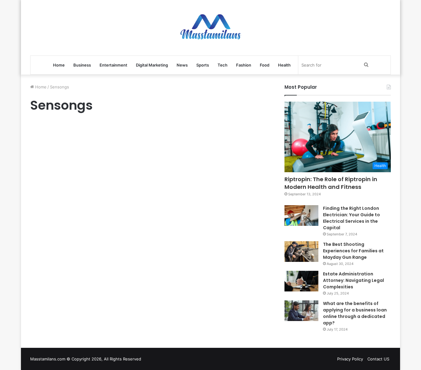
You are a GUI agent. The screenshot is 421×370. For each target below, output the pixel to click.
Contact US (378, 358)
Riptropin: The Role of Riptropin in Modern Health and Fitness (330, 183)
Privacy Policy (350, 358)
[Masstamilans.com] (210, 27)
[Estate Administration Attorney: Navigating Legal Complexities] (301, 281)
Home (59, 65)
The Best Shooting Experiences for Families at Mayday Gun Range (353, 250)
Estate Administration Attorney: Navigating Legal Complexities (353, 280)
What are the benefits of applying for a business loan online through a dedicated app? (355, 313)
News (182, 65)
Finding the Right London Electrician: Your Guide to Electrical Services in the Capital (351, 218)
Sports (202, 65)
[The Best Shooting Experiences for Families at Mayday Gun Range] (301, 251)
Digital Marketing (152, 65)
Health (284, 65)
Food (264, 65)
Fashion (243, 65)
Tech (222, 65)
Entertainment (113, 65)
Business (82, 65)
